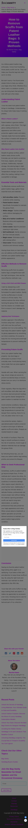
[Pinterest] (14, 653)
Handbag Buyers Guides (9, 762)
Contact (14, 801)
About (14, 798)
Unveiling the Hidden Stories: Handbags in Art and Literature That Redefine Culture (13, 731)
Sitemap (14, 803)
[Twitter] (10, 653)
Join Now (6, 790)
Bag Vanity (5, 759)
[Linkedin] (18, 653)
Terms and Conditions (14, 819)
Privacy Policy (14, 816)
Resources (14, 806)
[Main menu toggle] (25, 3)
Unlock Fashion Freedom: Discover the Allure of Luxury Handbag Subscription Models (13, 716)
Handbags (14, 810)
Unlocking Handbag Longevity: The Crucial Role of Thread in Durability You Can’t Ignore (13, 740)
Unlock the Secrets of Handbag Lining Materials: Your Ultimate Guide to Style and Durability (14, 707)
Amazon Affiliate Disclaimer (14, 824)
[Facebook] (6, 653)
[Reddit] (22, 653)
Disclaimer (14, 822)
